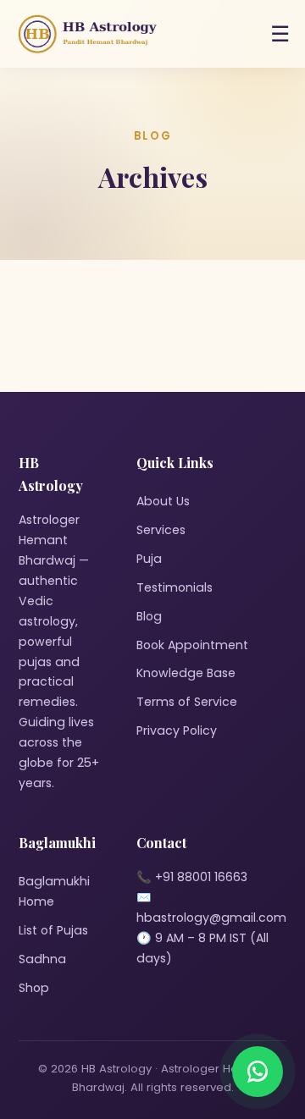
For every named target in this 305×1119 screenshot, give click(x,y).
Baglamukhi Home (54, 891)
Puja (149, 558)
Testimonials (174, 587)
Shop (34, 987)
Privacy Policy (176, 730)
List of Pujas (53, 930)
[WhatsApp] (257, 1071)
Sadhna (42, 959)
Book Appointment (192, 645)
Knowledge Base (186, 672)
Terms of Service (186, 701)
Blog (149, 616)
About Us (163, 501)
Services (161, 529)
